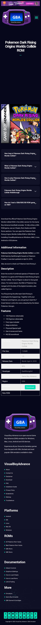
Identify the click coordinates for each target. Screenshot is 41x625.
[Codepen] (16, 617)
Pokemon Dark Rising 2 (27, 264)
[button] (36, 17)
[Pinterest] (24, 613)
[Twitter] (9, 613)
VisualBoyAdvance (14, 237)
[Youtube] (13, 613)
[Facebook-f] (5, 613)
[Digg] (31, 613)
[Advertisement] (20, 78)
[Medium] (20, 617)
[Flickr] (13, 617)
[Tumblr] (35, 613)
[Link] (28, 617)
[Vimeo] (24, 617)
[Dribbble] (5, 617)
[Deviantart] (28, 613)
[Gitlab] (31, 617)
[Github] (16, 613)
